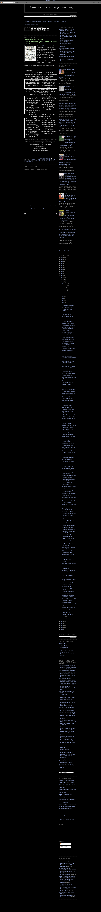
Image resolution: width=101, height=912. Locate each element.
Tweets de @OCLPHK (64, 815)
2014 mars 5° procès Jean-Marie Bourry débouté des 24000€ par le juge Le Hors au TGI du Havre (67, 709)
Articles (63, 844)
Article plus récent (28, 206)
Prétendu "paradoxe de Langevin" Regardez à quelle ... (69, 358)
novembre (64, 285)
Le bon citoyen (65, 354)
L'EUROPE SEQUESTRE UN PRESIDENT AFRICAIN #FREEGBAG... (68, 329)
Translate (70, 774)
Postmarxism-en (63, 645)
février (63, 616)
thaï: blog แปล (62, 792)
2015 (62, 279)
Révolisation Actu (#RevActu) (50, 7)
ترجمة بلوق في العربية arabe (65, 808)
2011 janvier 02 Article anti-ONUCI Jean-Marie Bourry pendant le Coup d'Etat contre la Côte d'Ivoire (67, 667)
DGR (39, 159)
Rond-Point (30, 161)
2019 (62, 271)
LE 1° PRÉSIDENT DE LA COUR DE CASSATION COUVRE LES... (68, 543)
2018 (62, 273)
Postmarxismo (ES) (63, 647)
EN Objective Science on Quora (66, 819)
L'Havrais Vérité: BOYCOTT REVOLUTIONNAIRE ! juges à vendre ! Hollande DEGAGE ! (40, 42)
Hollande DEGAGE (45, 159)
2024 (62, 261)
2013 (62, 621)
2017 (62, 275)
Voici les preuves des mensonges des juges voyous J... (67, 588)
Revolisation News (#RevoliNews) (33, 21)
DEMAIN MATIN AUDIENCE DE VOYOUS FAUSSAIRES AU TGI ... (69, 575)
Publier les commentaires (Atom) (38, 208)
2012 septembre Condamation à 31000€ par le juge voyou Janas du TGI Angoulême (67, 693)
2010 (62, 627)
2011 (62, 625)
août (63, 292)
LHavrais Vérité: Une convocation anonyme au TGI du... (69, 604)
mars (63, 302)
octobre (64, 287)
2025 (62, 259)
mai (63, 298)
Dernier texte (62, 655)
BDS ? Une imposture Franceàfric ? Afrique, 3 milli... (68, 559)
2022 (62, 265)
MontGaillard (38, 160)
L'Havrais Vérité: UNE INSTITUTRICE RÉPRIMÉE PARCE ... (69, 452)
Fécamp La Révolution (64, 749)
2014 (62, 282)
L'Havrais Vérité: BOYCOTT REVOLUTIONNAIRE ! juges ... (69, 363)
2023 (62, 263)
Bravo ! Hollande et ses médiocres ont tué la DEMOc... (67, 309)
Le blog (60, 854)
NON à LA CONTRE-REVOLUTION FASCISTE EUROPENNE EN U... (68, 613)
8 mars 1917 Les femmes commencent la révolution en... (68, 517)
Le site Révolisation (63, 649)
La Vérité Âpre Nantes (64, 759)
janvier (63, 618)
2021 (62, 267)
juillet (63, 294)
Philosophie (63, 21)
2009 (62, 629)
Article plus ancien (52, 206)
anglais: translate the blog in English (67, 806)
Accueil (40, 206)
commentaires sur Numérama (66, 764)
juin (63, 296)
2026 (62, 257)
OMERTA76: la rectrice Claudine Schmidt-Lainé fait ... (68, 386)
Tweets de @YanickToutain (65, 250)
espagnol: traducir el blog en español (67, 804)
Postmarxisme (62, 643)
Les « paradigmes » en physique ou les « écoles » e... (68, 461)
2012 (62, 623)
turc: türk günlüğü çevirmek (65, 797)
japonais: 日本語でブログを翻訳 (66, 780)
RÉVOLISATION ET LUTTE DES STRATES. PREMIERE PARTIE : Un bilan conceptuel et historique (67, 652)
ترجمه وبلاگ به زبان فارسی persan (67, 784)
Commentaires (64, 846)
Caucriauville (33, 159)
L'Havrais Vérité (41, 46)
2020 (62, 269)
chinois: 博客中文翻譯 (64, 802)
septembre (64, 290)
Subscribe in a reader (50, 0)
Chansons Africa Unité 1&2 (31, 24)
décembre (64, 283)
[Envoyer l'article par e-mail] (51, 158)
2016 (62, 277)
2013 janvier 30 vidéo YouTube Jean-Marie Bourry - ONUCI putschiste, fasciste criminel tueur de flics (67, 697)
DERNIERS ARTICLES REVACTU (51, 21)
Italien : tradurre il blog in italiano (66, 782)
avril (63, 300)
